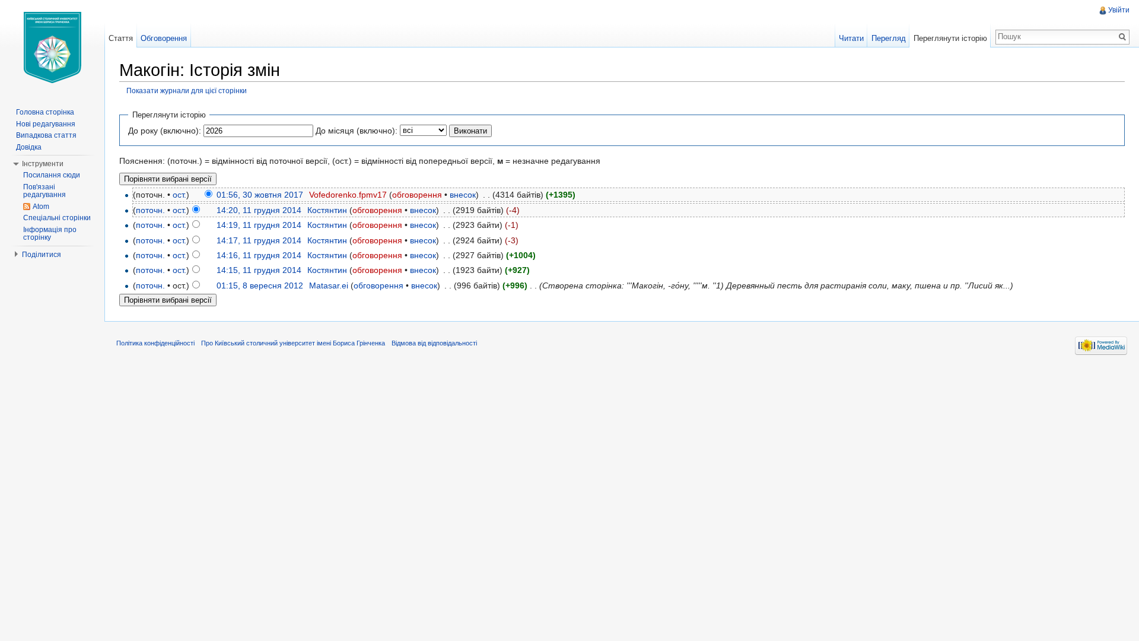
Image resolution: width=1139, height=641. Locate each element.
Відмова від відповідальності (434, 343)
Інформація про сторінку (50, 234)
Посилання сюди (51, 175)
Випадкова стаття (46, 135)
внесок (463, 194)
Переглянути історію (950, 38)
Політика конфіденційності (155, 343)
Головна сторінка (45, 112)
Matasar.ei (328, 285)
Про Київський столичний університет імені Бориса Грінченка (293, 343)
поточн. (150, 210)
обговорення (417, 194)
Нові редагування (45, 124)
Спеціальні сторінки (57, 218)
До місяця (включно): (356, 130)
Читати (851, 38)
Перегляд (888, 38)
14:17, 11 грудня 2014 (259, 240)
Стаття (121, 38)
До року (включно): (164, 130)
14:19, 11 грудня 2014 (259, 225)
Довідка (29, 147)
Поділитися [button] (41, 254)
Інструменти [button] (42, 164)
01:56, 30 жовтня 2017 (260, 194)
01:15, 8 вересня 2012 (260, 285)
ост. (179, 194)
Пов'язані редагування (44, 191)
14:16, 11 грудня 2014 (259, 255)
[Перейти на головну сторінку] (52, 47)
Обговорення (164, 38)
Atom (41, 206)
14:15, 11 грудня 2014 (259, 270)
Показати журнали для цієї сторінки (186, 90)
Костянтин (327, 210)
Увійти (1119, 10)
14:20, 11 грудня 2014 (259, 210)
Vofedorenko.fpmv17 (348, 194)
